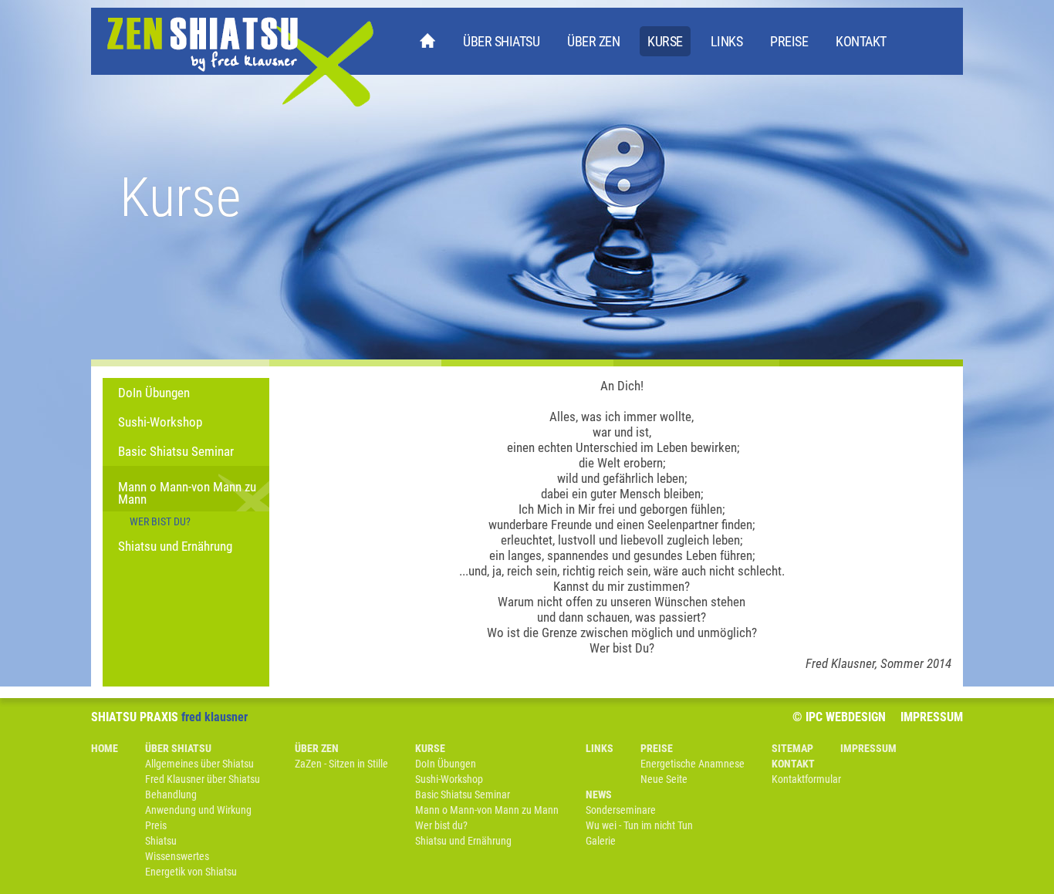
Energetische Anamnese (692, 763)
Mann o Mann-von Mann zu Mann (187, 493)
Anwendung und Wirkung (198, 810)
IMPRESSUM (931, 717)
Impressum (868, 748)
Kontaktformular (806, 779)
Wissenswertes (177, 856)
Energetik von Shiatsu (191, 871)
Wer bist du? (160, 521)
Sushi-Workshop (160, 422)
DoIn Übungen (154, 392)
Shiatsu (161, 841)
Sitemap (792, 748)
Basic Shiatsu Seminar (176, 451)
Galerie (601, 841)
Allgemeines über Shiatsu (199, 763)
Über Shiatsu (501, 41)
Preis (156, 825)
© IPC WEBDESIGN (839, 717)
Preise (789, 41)
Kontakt (861, 41)
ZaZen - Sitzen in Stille (341, 763)
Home (427, 44)
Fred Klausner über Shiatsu (202, 779)
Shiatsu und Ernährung (175, 546)
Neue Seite (663, 779)
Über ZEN (593, 41)
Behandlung (171, 794)
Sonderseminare (621, 810)
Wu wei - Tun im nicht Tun (639, 825)
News (599, 794)
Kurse (665, 41)
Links (727, 41)
